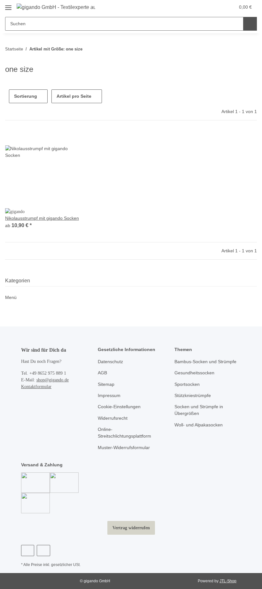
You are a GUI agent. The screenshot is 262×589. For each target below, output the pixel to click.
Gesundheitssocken (194, 372)
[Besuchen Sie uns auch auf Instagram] (43, 550)
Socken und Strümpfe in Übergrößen (198, 410)
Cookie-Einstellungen (119, 406)
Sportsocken (187, 384)
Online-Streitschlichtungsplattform (124, 433)
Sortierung (25, 96)
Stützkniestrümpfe (192, 395)
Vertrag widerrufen (131, 527)
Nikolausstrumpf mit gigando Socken (42, 218)
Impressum (109, 395)
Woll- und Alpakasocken (198, 424)
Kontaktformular (36, 386)
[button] (205, 7)
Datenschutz (110, 361)
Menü (11, 297)
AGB (102, 372)
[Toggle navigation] (8, 5)
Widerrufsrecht (112, 418)
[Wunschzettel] (218, 7)
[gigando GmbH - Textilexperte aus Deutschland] (56, 7)
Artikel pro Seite (74, 96)
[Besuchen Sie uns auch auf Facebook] (27, 550)
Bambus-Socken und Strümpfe (205, 361)
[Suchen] (250, 24)
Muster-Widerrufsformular (124, 447)
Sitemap (106, 384)
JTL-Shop (228, 581)
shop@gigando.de (52, 380)
